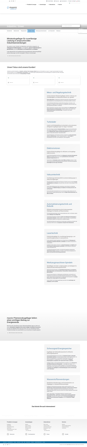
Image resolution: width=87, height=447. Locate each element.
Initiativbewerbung (65, 426)
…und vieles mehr (47, 430)
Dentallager (9, 425)
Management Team (47, 428)
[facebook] (9, 444)
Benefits (63, 424)
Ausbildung (64, 428)
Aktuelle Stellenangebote (66, 425)
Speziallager (9, 428)
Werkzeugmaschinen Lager (12, 429)
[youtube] (7, 444)
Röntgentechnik (28, 428)
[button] (24, 56)
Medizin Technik (28, 426)
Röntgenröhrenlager (10, 426)
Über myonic (46, 424)
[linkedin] (3, 444)
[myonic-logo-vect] (12, 6)
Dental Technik (28, 425)
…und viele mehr (10, 430)
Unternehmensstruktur (47, 426)
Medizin (26, 424)
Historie (45, 429)
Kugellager (9, 424)
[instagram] (5, 444)
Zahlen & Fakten (46, 425)
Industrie (26, 429)
